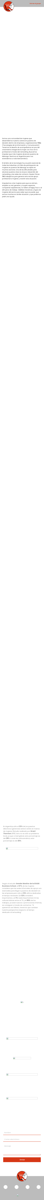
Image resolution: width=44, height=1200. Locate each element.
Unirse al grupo (35, 3)
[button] (22, 3)
